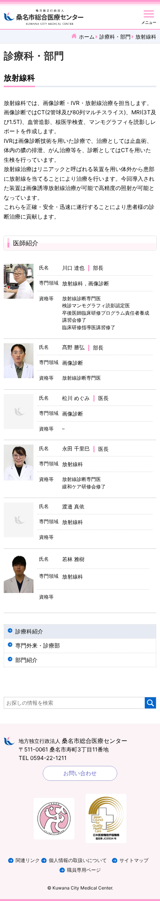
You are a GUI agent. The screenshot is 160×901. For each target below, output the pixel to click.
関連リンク (28, 860)
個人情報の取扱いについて (78, 860)
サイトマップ (133, 860)
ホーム (87, 36)
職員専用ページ (84, 870)
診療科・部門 (115, 36)
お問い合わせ (80, 773)
